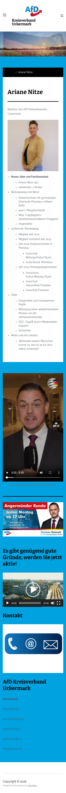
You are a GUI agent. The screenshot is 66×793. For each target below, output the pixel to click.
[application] (33, 590)
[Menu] (4, 15)
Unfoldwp (32, 785)
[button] (33, 589)
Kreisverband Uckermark (24, 22)
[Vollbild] (58, 603)
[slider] (30, 603)
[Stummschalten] (52, 603)
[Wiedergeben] (7, 603)
